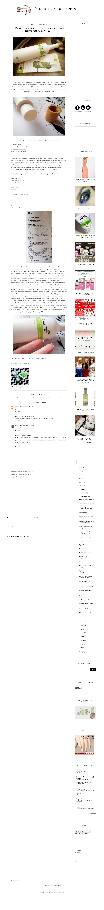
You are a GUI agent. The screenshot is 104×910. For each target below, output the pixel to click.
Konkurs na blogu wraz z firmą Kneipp (85, 294)
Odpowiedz (17, 411)
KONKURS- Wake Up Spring (85, 352)
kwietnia (83, 636)
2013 (80, 485)
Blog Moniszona (80, 799)
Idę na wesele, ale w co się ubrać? (85, 180)
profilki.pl (89, 111)
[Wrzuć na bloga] (39, 394)
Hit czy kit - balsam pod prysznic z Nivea (84, 557)
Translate (86, 833)
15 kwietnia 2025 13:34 (26, 435)
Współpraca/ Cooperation (82, 30)
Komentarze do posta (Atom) (18, 526)
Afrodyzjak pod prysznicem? (86, 586)
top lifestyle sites (77, 852)
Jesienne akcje (82, 561)
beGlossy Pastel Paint (81, 771)
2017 (80, 471)
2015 (80, 478)
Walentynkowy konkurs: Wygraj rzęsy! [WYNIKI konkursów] (85, 323)
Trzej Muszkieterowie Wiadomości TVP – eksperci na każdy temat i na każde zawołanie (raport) (85, 792)
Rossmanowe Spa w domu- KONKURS (85, 410)
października (84, 496)
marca (82, 640)
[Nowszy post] (8, 517)
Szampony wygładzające (20, 437)
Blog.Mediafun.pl (80, 789)
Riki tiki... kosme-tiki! (82, 770)
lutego (82, 644)
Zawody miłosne (83, 541)
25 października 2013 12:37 (26, 406)
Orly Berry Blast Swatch (85, 609)
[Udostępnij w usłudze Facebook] (43, 394)
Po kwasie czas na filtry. (84, 552)
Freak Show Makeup (85, 208)
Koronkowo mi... (83, 548)
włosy (62, 397)
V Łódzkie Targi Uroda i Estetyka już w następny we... (86, 591)
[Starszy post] (70, 517)
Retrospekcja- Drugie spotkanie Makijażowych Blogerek (85, 381)
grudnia (83, 489)
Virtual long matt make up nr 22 (86, 503)
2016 (80, 474)
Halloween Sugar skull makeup (86, 499)
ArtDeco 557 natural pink (85, 599)
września (83, 618)
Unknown (17, 406)
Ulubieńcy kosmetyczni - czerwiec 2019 (85, 808)
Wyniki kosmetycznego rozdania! (84, 571)
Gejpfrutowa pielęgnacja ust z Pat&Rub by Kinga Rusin (86, 507)
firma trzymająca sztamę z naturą (26, 397)
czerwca (83, 629)
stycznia (83, 647)
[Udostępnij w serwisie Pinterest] (45, 394)
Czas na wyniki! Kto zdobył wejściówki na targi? (85, 577)
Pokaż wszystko (93, 813)
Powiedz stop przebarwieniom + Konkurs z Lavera (85, 236)
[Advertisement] (39, 492)
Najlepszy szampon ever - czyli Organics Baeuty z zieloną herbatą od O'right (39, 29)
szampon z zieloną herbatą (54, 397)
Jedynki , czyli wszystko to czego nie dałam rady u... (85, 527)
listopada (83, 493)
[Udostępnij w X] (41, 394)
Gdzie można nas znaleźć (85, 612)
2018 (80, 467)
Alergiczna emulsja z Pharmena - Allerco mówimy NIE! (86, 532)
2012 (80, 652)
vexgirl (78, 807)
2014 (80, 482)
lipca (82, 625)
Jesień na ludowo (83, 596)
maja (82, 632)
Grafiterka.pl (61, 892)
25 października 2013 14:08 (27, 425)
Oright (47, 397)
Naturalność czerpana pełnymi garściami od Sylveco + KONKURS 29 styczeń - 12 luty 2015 (85, 440)
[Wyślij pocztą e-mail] (37, 394)
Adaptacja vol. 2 (83, 512)
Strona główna (38, 517)
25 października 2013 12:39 (27, 416)
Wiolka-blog (18, 425)
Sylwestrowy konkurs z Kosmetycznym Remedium (85, 265)
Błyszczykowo (82, 545)
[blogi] (77, 862)
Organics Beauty (41, 397)
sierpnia (83, 621)
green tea (35, 397)
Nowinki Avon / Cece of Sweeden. (84, 582)
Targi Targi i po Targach (85, 537)
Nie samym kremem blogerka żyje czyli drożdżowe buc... (86, 604)
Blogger (59, 885)
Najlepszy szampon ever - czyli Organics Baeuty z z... (86, 522)
